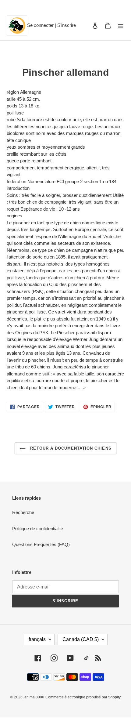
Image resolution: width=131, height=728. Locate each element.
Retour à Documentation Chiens (70, 448)
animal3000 (34, 697)
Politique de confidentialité (37, 528)
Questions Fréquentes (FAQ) (41, 544)
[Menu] (120, 25)
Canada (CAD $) (80, 639)
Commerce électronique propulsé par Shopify (83, 697)
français (37, 639)
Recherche (23, 512)
